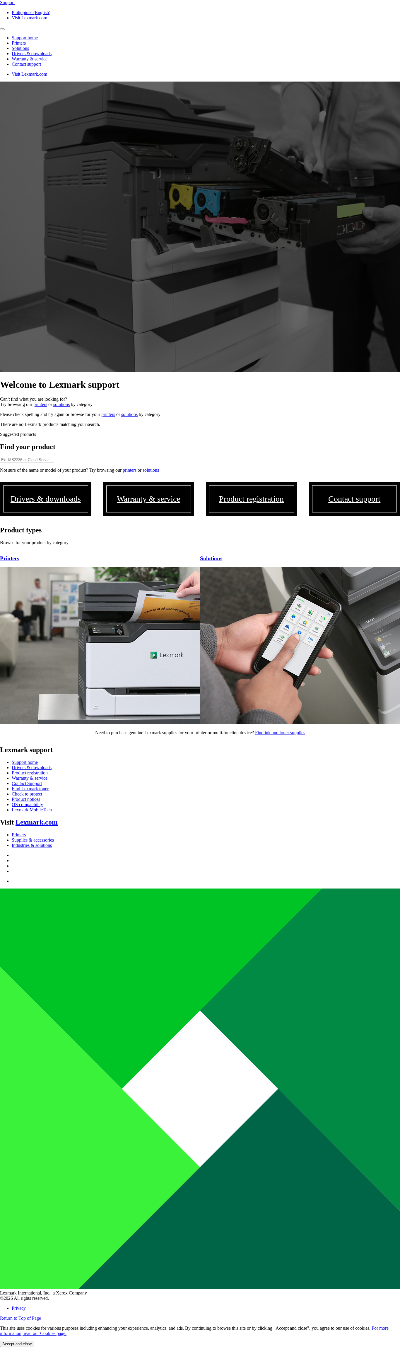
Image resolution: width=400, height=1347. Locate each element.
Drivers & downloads (32, 767)
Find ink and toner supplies (280, 732)
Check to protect (27, 793)
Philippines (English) (31, 12)
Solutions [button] (20, 48)
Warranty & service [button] (29, 58)
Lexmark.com (37, 822)
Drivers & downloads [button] (32, 53)
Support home (25, 762)
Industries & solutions (32, 845)
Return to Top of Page (20, 1318)
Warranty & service (29, 778)
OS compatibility (27, 804)
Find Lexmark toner (30, 788)
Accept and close (17, 1344)
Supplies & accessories (33, 839)
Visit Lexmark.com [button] (29, 17)
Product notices (26, 799)
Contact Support (27, 783)
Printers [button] (19, 42)
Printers (19, 834)
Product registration (30, 772)
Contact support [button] (26, 64)
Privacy (19, 1308)
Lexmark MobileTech (32, 809)
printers (40, 404)
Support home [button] (25, 37)
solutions (61, 404)
